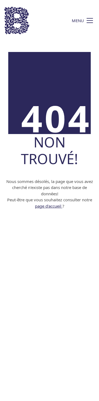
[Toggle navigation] (82, 20)
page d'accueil (48, 206)
